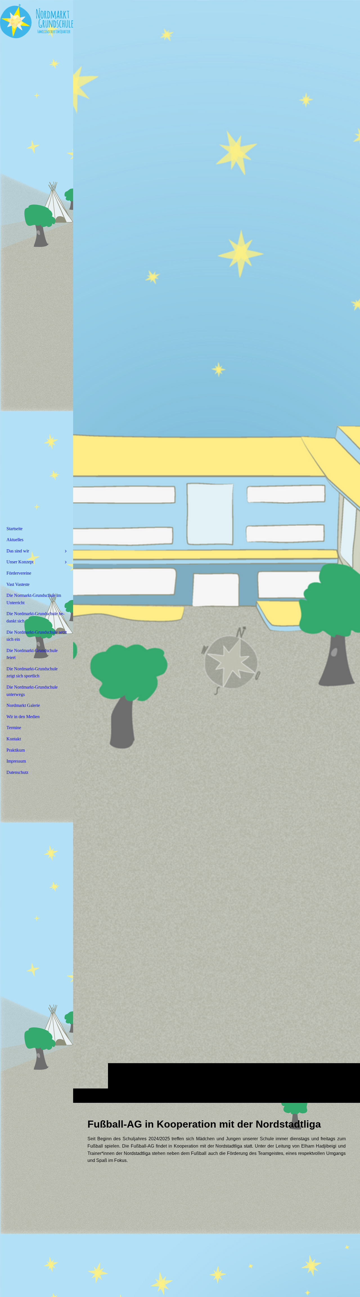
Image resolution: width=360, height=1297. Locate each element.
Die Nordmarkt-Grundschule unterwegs (32, 691)
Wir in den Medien (23, 716)
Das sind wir (17, 550)
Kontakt (13, 738)
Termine (13, 727)
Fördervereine (18, 573)
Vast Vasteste (18, 584)
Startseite (14, 528)
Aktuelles (14, 539)
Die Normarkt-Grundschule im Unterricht (33, 599)
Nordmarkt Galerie (23, 705)
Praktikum (15, 750)
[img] (216, 551)
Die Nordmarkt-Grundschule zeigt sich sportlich (32, 672)
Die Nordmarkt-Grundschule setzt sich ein (36, 636)
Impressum (16, 761)
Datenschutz (17, 772)
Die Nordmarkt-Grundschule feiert (32, 654)
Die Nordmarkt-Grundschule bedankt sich (35, 617)
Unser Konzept (19, 561)
